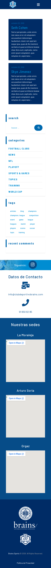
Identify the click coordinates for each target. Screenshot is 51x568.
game (21, 219)
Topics (12, 179)
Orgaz (26, 445)
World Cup (15, 191)
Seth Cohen (19, 27)
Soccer (32, 228)
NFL (10, 160)
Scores (22, 228)
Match (23, 224)
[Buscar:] (25, 127)
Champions (32, 211)
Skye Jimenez (21, 71)
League (30, 219)
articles (13, 211)
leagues (13, 224)
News (11, 154)
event (12, 219)
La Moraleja (25, 334)
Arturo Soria (25, 390)
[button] (38, 4)
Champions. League (17, 215)
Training (14, 185)
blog (22, 211)
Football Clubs (18, 148)
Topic (12, 232)
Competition (34, 215)
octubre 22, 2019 (17, 23)
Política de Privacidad (25, 563)
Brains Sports (13, 553)
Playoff (13, 167)
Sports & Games (18, 173)
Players (13, 228)
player (32, 224)
